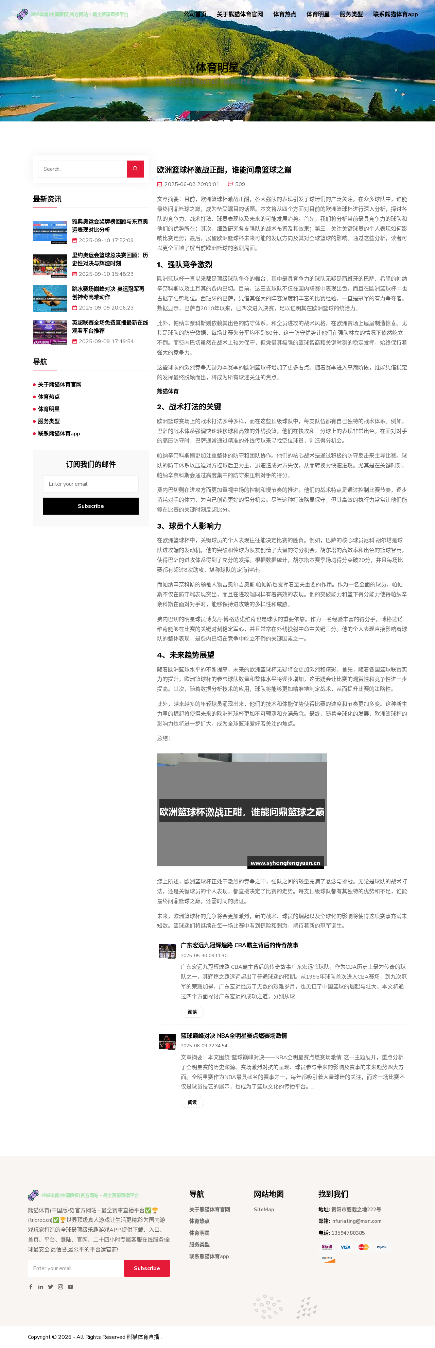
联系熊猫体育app (395, 14)
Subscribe (91, 506)
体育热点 (284, 14)
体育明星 (318, 14)
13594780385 (348, 1233)
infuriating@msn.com (356, 1221)
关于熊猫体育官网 (240, 14)
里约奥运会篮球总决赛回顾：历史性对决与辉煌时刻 (110, 259)
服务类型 (351, 14)
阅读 (192, 1012)
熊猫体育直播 (143, 1337)
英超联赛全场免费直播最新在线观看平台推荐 (110, 326)
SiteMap (264, 1209)
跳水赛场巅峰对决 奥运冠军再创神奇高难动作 (108, 293)
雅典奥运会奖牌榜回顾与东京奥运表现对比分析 (110, 225)
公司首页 (195, 14)
